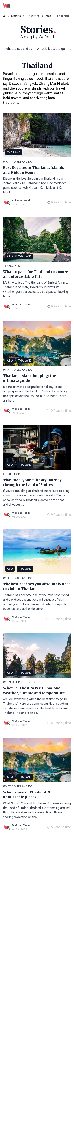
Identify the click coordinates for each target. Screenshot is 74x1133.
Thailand (13, 152)
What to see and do (18, 49)
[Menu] (67, 6)
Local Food (11, 474)
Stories (16, 16)
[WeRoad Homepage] (7, 6)
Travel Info (11, 266)
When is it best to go (51, 49)
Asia (48, 16)
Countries (33, 16)
